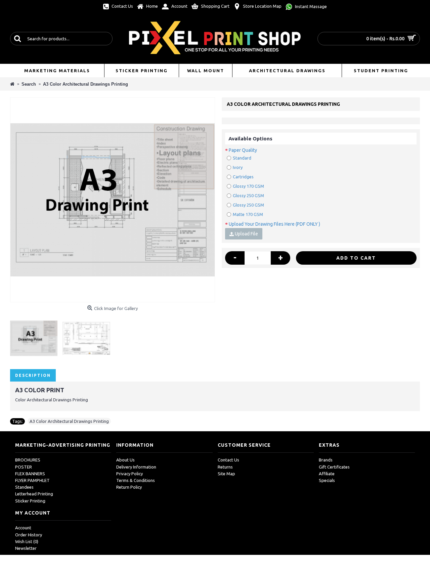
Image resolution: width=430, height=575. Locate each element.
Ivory (238, 167)
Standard (242, 158)
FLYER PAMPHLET (32, 480)
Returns (225, 467)
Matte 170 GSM (248, 214)
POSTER (23, 467)
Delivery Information (136, 467)
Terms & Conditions (135, 480)
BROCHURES (27, 459)
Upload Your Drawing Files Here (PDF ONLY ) (274, 224)
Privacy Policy (129, 473)
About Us (125, 459)
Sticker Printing (30, 500)
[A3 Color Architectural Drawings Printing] (112, 199)
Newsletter (26, 548)
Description (33, 375)
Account (23, 527)
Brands (326, 459)
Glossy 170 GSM (248, 186)
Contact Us (228, 459)
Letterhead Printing (34, 493)
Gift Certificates (334, 467)
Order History (28, 534)
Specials (327, 480)
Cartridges (243, 176)
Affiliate (327, 473)
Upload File (246, 233)
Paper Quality (243, 150)
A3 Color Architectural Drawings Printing (69, 421)
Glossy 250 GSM (248, 195)
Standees (24, 487)
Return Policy (129, 487)
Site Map (226, 473)
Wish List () (26, 541)
